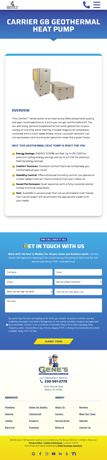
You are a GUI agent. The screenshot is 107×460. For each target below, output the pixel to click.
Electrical (9, 427)
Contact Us (85, 427)
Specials (83, 421)
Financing (34, 427)
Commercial (35, 414)
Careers (59, 414)
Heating (9, 414)
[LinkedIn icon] (60, 453)
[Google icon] (33, 453)
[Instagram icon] (46, 453)
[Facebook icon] (40, 453)
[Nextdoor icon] (73, 453)
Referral (59, 427)
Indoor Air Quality (38, 407)
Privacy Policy (35, 442)
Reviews (83, 407)
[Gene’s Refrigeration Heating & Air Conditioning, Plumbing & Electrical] (12, 5)
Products (33, 421)
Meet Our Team (87, 414)
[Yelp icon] (67, 453)
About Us (60, 407)
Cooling (8, 421)
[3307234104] (86, 4)
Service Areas (62, 421)
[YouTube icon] (53, 453)
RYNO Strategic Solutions (70, 445)
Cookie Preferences (53, 442)
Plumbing (9, 407)
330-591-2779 (55, 381)
